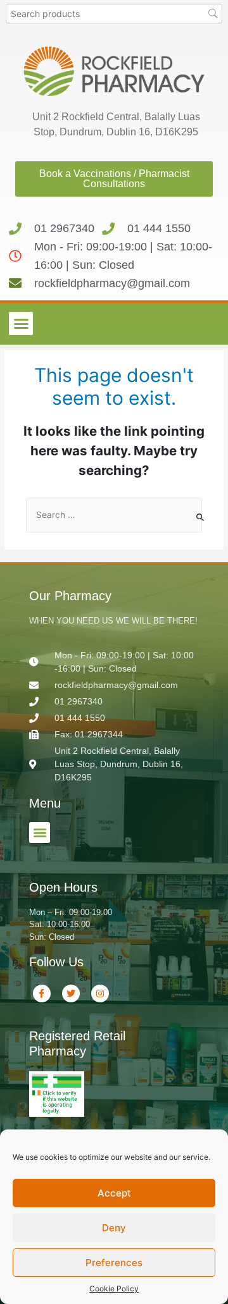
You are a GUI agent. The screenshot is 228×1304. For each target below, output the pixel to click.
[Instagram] (100, 993)
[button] (21, 324)
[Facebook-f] (42, 993)
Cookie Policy (114, 1288)
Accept (114, 1193)
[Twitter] (71, 993)
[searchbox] (114, 13)
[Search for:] (114, 515)
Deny (114, 1228)
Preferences (114, 1263)
